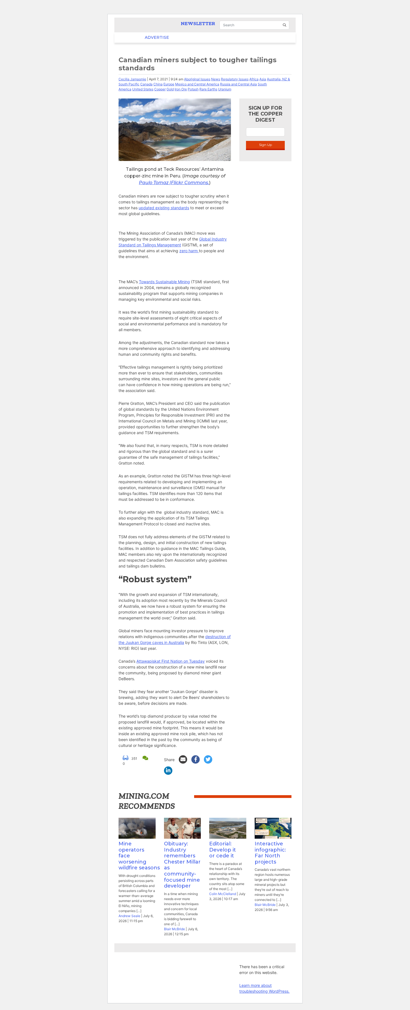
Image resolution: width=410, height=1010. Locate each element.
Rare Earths (208, 89)
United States (142, 89)
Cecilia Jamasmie (132, 79)
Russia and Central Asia (238, 84)
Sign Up (265, 145)
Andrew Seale (129, 916)
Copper (160, 89)
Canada (146, 84)
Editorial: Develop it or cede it (222, 850)
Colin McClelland (222, 894)
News (215, 79)
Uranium (224, 89)
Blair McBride (174, 929)
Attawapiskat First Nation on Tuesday (170, 661)
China (158, 84)
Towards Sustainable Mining (164, 281)
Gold (170, 89)
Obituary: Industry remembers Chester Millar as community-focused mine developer (182, 865)
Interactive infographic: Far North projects (270, 853)
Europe (168, 84)
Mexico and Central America (197, 84)
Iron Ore (181, 89)
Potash (193, 89)
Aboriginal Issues (197, 79)
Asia (262, 79)
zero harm (189, 250)
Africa (254, 79)
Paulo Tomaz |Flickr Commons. (174, 182)
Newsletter (198, 23)
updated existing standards (164, 207)
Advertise (146, 37)
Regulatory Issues (235, 79)
